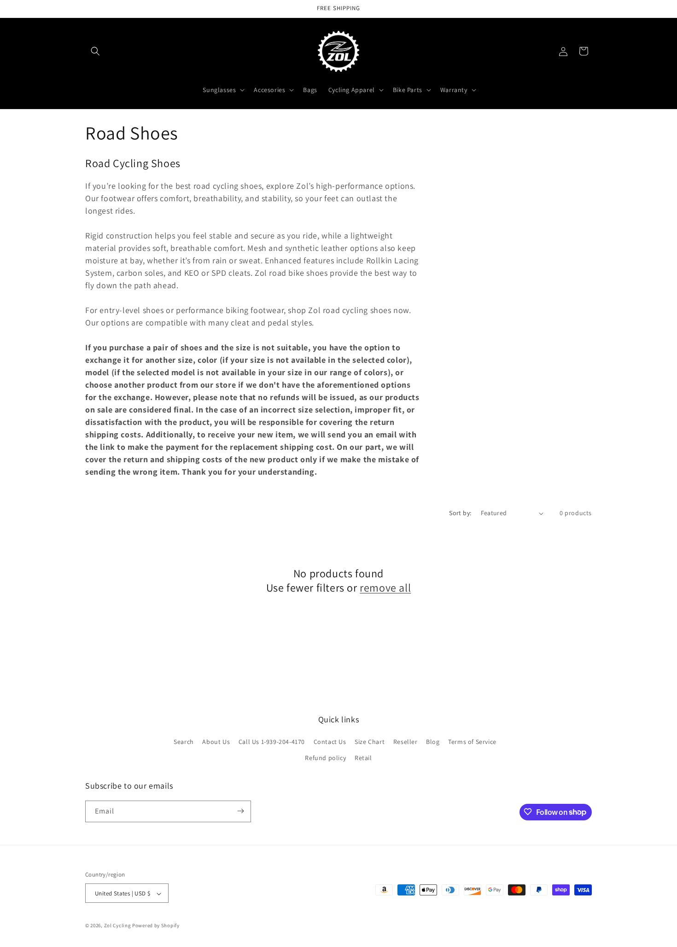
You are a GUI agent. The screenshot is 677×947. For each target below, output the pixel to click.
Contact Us (330, 742)
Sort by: (460, 513)
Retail (363, 758)
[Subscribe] (240, 811)
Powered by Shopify (156, 926)
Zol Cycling (117, 926)
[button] (95, 51)
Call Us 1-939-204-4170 (272, 742)
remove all (385, 588)
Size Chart (370, 742)
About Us (216, 742)
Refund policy (325, 758)
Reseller (405, 742)
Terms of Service (472, 742)
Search (184, 742)
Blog (432, 742)
